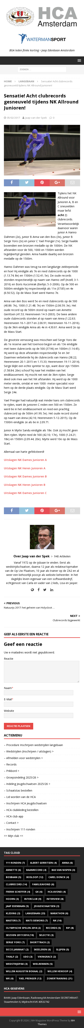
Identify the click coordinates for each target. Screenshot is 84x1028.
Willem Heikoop (59, 971)
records (53, 928)
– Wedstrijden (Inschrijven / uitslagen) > (29, 751)
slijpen (62, 949)
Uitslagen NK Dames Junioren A (25, 460)
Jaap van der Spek (36, 117)
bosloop (34, 877)
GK (38, 891)
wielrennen (43, 964)
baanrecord (36, 870)
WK (9, 978)
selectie (46, 935)
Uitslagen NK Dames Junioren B (25, 476)
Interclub (32, 899)
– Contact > (11, 823)
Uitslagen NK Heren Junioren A (24, 468)
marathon (59, 913)
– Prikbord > (11, 771)
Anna (67, 862)
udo (27, 956)
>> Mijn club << (13, 836)
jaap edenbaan (17, 906)
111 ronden (15, 862)
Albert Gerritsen (43, 862)
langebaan (35, 913)
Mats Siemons (37, 920)
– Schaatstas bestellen (18, 790)
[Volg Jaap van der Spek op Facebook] (37, 590)
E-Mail (8, 699)
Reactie (8, 658)
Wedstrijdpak (17, 964)
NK (57, 920)
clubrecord (16, 884)
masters (13, 920)
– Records (10, 764)
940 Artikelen (62, 556)
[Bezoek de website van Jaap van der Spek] (32, 590)
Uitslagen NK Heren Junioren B (24, 485)
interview (54, 899)
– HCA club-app (13, 816)
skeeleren (42, 949)
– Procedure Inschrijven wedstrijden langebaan (33, 745)
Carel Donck (58, 877)
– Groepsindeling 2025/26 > (21, 777)
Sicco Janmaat (17, 949)
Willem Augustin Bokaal (24, 971)
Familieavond (43, 884)
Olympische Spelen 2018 (23, 928)
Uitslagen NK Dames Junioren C (25, 493)
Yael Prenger (30, 978)
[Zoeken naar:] (42, 69)
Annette (13, 870)
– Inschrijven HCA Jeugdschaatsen (25, 803)
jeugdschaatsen (46, 906)
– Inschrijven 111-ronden (19, 829)
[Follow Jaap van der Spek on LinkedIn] (50, 590)
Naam (8, 688)
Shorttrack (40, 942)
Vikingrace (47, 956)
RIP (70, 928)
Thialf (12, 956)
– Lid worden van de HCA (20, 797)
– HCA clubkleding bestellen (21, 810)
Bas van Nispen (63, 870)
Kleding (13, 913)
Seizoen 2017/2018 (20, 935)
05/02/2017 (13, 117)
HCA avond (57, 891)
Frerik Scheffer (18, 891)
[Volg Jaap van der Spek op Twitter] (43, 590)
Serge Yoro (15, 942)
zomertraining (59, 978)
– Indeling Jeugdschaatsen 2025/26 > (27, 784)
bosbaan (13, 877)
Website (9, 711)
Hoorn (12, 899)
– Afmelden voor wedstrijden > (23, 758)
